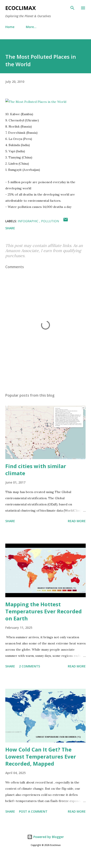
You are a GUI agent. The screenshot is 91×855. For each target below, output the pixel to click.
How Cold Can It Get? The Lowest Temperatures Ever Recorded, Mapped (40, 756)
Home (9, 27)
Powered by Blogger (48, 837)
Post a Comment (33, 811)
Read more (77, 521)
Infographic (28, 221)
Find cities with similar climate (35, 469)
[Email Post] (65, 221)
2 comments (29, 666)
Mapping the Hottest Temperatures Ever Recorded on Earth (43, 611)
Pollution (50, 221)
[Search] (72, 8)
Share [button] (10, 228)
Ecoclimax (20, 7)
